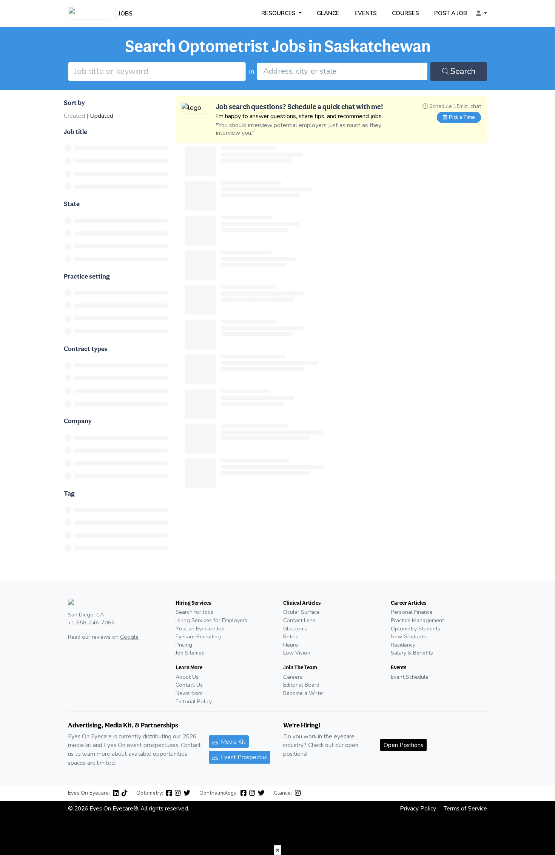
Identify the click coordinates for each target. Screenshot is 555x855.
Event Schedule (410, 677)
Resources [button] (279, 13)
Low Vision (296, 652)
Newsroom (189, 693)
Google (129, 637)
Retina (291, 636)
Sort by (74, 102)
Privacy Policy (418, 808)
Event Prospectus (244, 757)
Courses (405, 13)
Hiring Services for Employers (211, 620)
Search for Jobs (194, 612)
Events (366, 13)
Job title (75, 132)
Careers (292, 677)
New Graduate (408, 636)
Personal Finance (412, 612)
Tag (69, 493)
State (72, 204)
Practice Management (417, 620)
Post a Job (450, 13)
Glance (328, 13)
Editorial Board (301, 685)
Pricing (184, 645)
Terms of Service (465, 808)
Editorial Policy (194, 701)
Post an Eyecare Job (200, 628)
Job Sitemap (190, 652)
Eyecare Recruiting (198, 636)
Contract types (86, 349)
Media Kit (233, 742)
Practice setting (87, 276)
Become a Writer (303, 693)
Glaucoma (295, 628)
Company (78, 421)
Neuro (290, 645)
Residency (403, 645)
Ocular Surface (301, 612)
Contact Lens (299, 620)
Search (463, 71)
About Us (187, 677)
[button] (481, 13)
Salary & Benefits (412, 652)
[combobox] (342, 71)
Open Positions (403, 745)
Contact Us (189, 685)
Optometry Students (415, 628)
